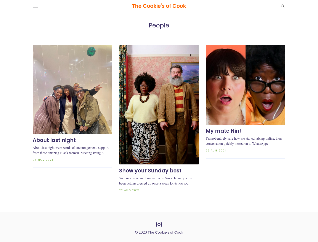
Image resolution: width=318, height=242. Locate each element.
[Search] (282, 5)
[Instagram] (159, 224)
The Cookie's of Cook (159, 6)
